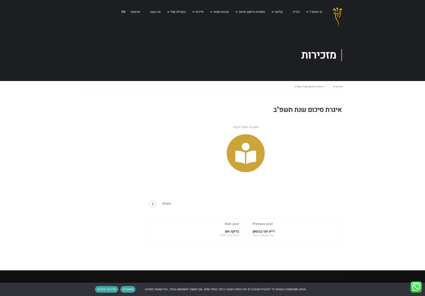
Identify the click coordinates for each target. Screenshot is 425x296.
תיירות (199, 12)
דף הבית (337, 87)
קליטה (279, 12)
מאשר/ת (128, 289)
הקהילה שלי (178, 12)
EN (124, 12)
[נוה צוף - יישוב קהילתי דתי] (337, 21)
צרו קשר (155, 12)
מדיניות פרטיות (106, 289)
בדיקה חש (232, 231)
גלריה (296, 12)
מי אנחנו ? (315, 12)
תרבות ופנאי (221, 12)
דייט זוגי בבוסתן (264, 231)
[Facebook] (152, 204)
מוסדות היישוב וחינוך (252, 12)
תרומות (135, 12)
